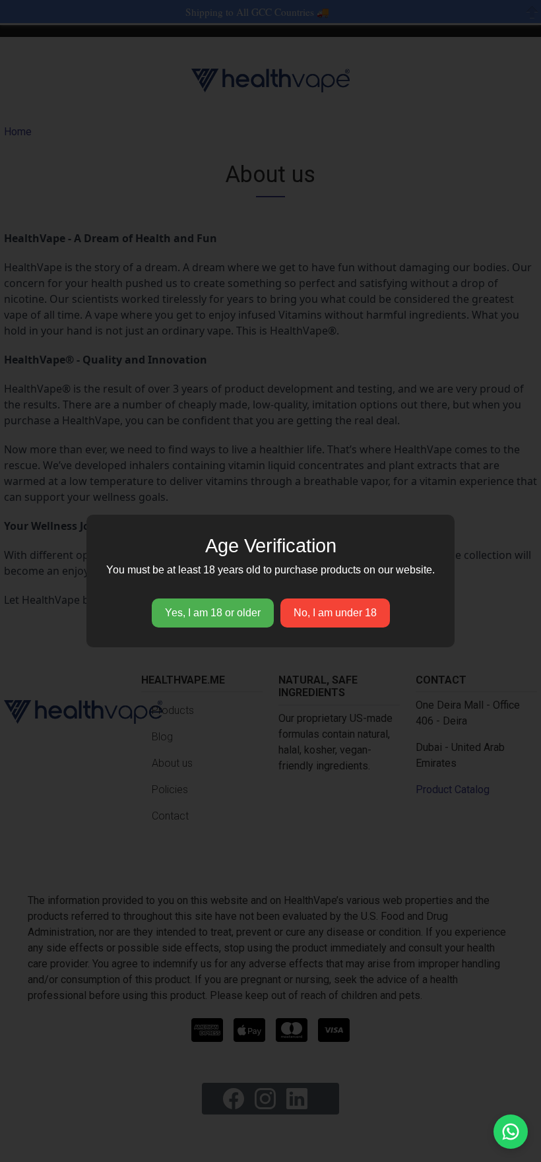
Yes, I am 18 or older (213, 612)
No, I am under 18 (335, 612)
